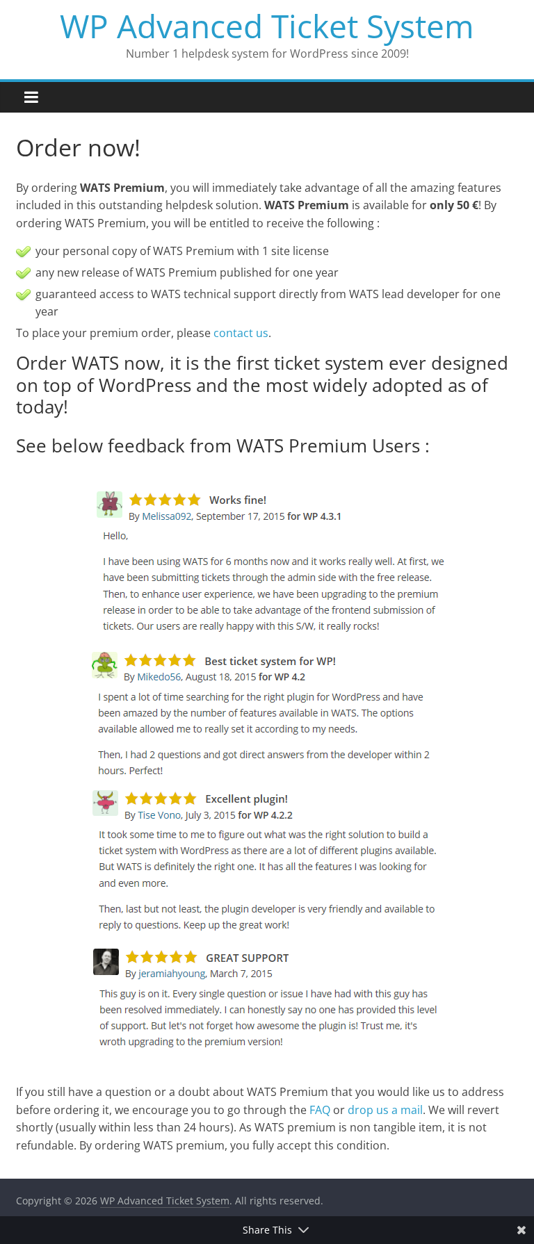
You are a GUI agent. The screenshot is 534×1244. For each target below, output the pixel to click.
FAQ (319, 1110)
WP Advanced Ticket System (267, 25)
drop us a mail (385, 1110)
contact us (240, 333)
